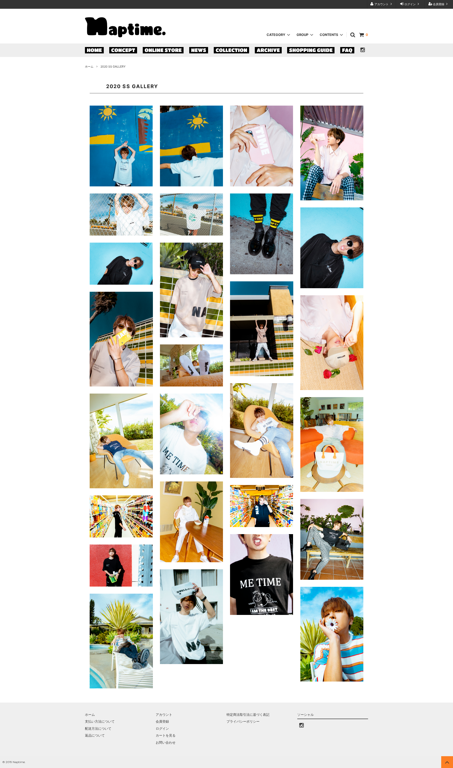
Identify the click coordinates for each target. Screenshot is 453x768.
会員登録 (438, 4)
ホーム (89, 66)
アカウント (381, 4)
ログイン (410, 4)
